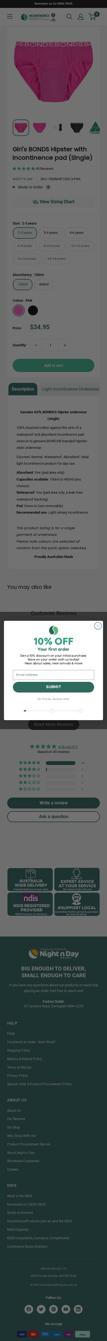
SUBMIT (53, 687)
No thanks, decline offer (53, 699)
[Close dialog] (98, 625)
